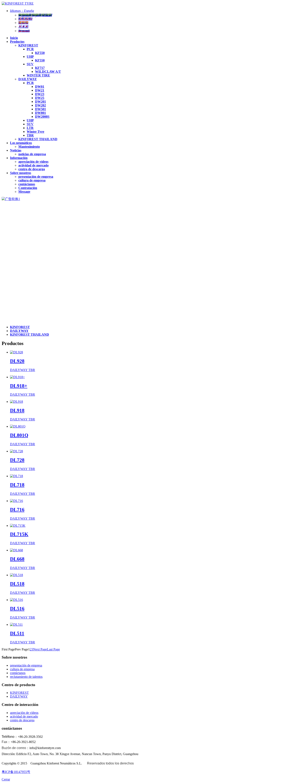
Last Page (53, 649)
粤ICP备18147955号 (16, 772)
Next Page (40, 649)
